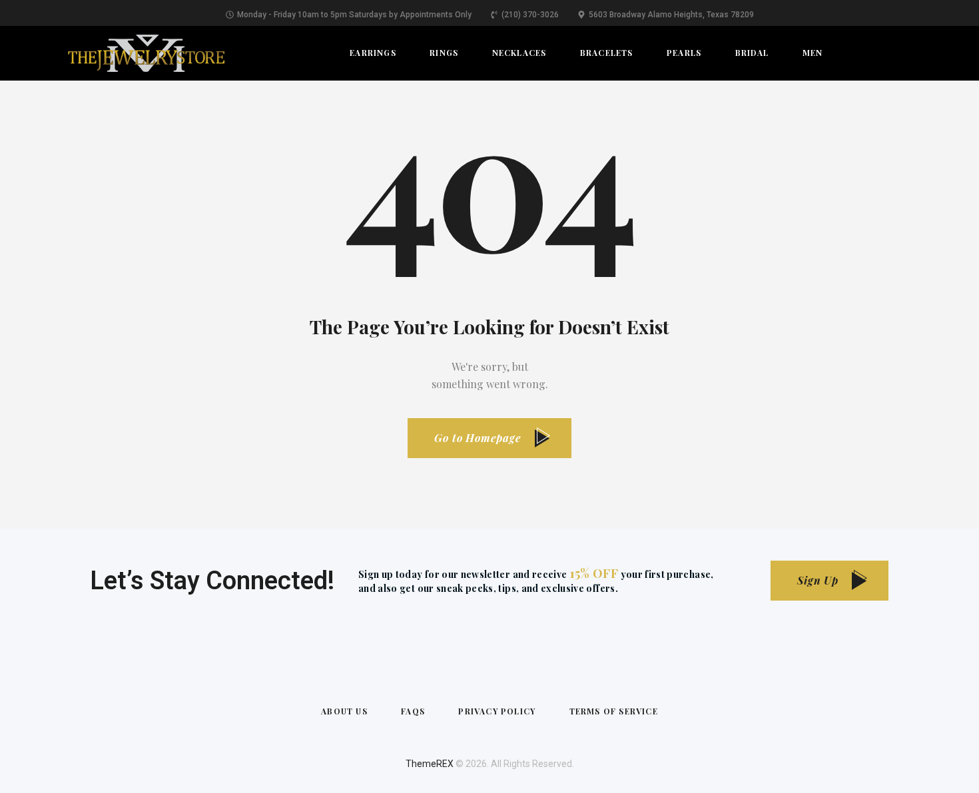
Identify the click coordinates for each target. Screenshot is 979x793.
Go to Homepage (477, 438)
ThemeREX (430, 763)
